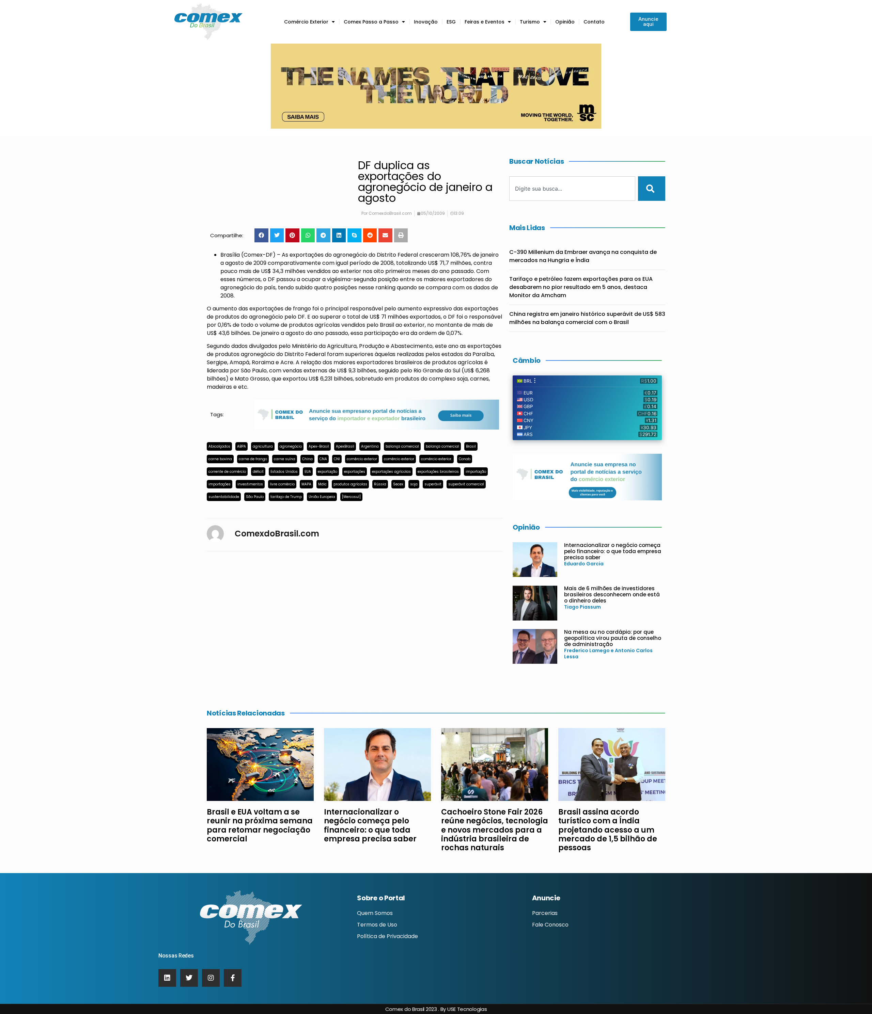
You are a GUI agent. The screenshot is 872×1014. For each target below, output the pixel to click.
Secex (398, 484)
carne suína (284, 459)
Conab (464, 459)
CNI (337, 459)
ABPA (241, 446)
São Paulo (255, 496)
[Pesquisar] (651, 188)
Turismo (530, 21)
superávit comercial (466, 484)
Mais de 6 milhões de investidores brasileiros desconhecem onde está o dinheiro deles (612, 594)
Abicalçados (219, 446)
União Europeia (322, 496)
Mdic (322, 484)
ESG (451, 21)
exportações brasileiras (438, 471)
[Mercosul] (351, 496)
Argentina (370, 446)
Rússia (380, 484)
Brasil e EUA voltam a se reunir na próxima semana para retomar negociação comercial (260, 825)
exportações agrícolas (391, 471)
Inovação (426, 21)
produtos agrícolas (350, 484)
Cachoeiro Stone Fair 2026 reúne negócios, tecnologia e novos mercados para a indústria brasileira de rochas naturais (494, 830)
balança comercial (402, 446)
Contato (594, 21)
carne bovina (220, 459)
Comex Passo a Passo (371, 21)
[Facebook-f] (233, 978)
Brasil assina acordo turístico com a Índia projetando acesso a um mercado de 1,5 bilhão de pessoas (607, 830)
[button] (261, 235)
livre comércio (282, 484)
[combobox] (572, 188)
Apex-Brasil (319, 446)
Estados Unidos (284, 471)
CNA (323, 459)
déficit (258, 471)
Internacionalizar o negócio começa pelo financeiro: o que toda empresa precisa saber (612, 551)
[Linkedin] (167, 978)
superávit (432, 484)
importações (219, 484)
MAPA (306, 484)
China (307, 459)
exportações (354, 471)
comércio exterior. (436, 459)
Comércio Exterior (306, 21)
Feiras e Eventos (484, 21)
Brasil (471, 446)
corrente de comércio (227, 471)
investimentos (250, 484)
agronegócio (291, 446)
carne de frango (253, 459)
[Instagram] (211, 978)
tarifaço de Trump (286, 496)
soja (414, 484)
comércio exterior (362, 459)
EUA (308, 471)
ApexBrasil (345, 446)
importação (476, 471)
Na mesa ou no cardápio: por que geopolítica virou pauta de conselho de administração (612, 638)
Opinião (565, 21)
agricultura (263, 446)
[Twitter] (189, 978)
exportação (327, 471)
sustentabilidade (223, 496)
